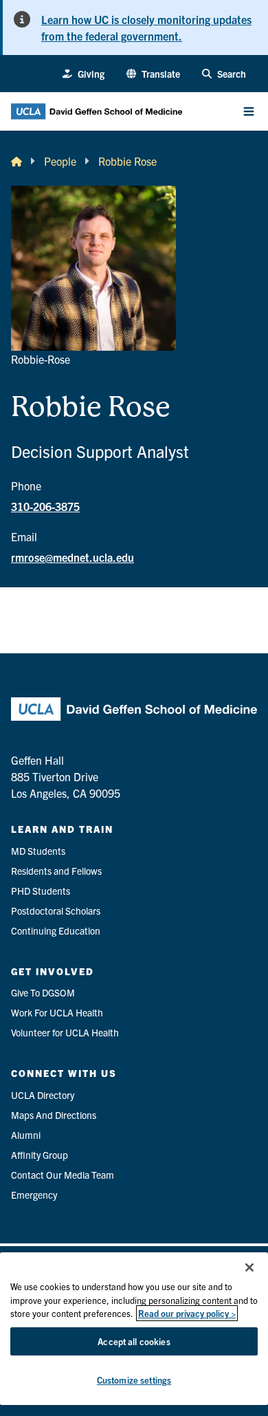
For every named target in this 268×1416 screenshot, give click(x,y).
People (60, 161)
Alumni (26, 1135)
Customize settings (134, 1380)
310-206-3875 (45, 506)
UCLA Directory (42, 1095)
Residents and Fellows (56, 870)
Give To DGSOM (43, 992)
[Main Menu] (249, 111)
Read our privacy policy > (187, 1313)
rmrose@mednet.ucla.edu (72, 557)
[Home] (16, 161)
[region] (134, 1328)
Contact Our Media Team (62, 1174)
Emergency (34, 1194)
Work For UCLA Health (57, 1012)
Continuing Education (55, 930)
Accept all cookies (134, 1341)
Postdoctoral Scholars (55, 910)
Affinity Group (39, 1154)
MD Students (38, 851)
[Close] (249, 1267)
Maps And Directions (53, 1115)
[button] (153, 74)
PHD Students (40, 890)
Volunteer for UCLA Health (65, 1032)
